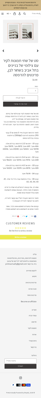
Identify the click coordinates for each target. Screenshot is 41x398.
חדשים (34, 322)
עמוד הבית (32, 315)
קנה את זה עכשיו (20, 104)
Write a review (20, 237)
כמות (36, 86)
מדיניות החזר (31, 295)
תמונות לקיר (32, 328)
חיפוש (34, 276)
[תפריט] (2, 13)
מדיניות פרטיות (31, 282)
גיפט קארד (32, 340)
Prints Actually (10, 393)
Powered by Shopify (22, 393)
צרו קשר (33, 347)
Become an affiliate (28, 301)
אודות (34, 334)
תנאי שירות (32, 289)
